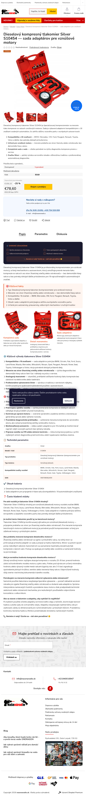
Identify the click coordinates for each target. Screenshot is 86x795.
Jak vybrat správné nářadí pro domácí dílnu (20, 746)
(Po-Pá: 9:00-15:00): (43, 210)
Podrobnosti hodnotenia (39, 47)
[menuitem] (8, 20)
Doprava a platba (7, 3)
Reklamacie (66, 3)
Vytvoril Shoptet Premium (72, 792)
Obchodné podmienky (24, 3)
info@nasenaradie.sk (25, 678)
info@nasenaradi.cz (39, 213)
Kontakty (48, 719)
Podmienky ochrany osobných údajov (47, 3)
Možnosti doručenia (11, 171)
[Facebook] (50, 688)
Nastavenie (18, 401)
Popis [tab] (22, 234)
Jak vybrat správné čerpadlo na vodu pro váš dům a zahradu (20, 753)
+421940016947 (66, 678)
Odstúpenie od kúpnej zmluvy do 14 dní (61, 722)
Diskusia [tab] (62, 234)
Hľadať (53, 11)
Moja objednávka (52, 725)
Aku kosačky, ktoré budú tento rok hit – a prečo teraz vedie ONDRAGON (21, 738)
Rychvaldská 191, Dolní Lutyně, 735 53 (61, 738)
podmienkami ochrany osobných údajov (38, 651)
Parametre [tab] (41, 234)
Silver (59, 47)
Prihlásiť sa (11, 657)
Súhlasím (68, 401)
